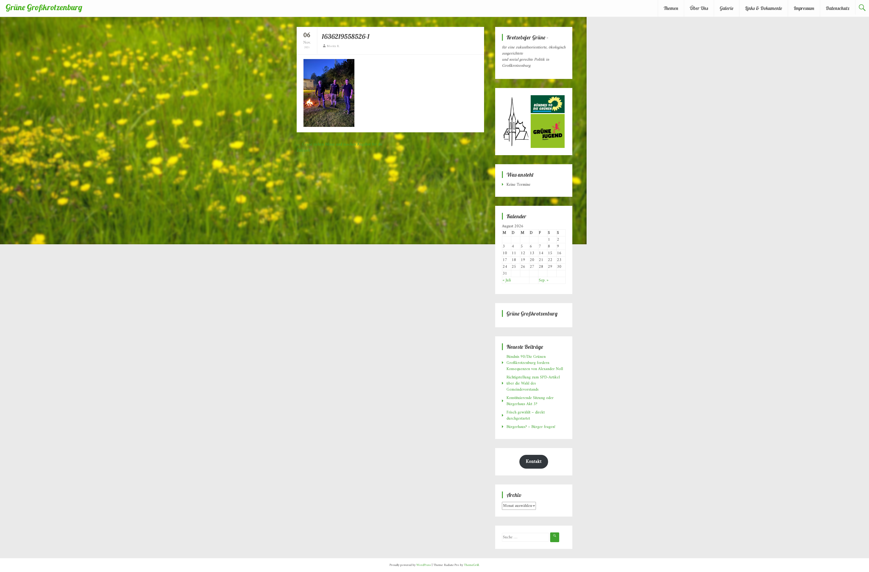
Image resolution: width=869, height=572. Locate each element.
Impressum (804, 8)
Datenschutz (838, 8)
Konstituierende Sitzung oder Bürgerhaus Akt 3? (530, 401)
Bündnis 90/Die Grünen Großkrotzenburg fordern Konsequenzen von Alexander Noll (534, 363)
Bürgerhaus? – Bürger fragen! (530, 426)
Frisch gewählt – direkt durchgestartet (525, 415)
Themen (671, 8)
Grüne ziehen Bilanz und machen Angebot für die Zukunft (340, 147)
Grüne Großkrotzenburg (44, 7)
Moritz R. (333, 46)
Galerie (726, 8)
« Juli (507, 280)
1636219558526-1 (346, 36)
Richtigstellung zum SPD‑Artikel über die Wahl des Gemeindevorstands (533, 383)
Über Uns (699, 8)
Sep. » (543, 280)
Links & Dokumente (763, 8)
